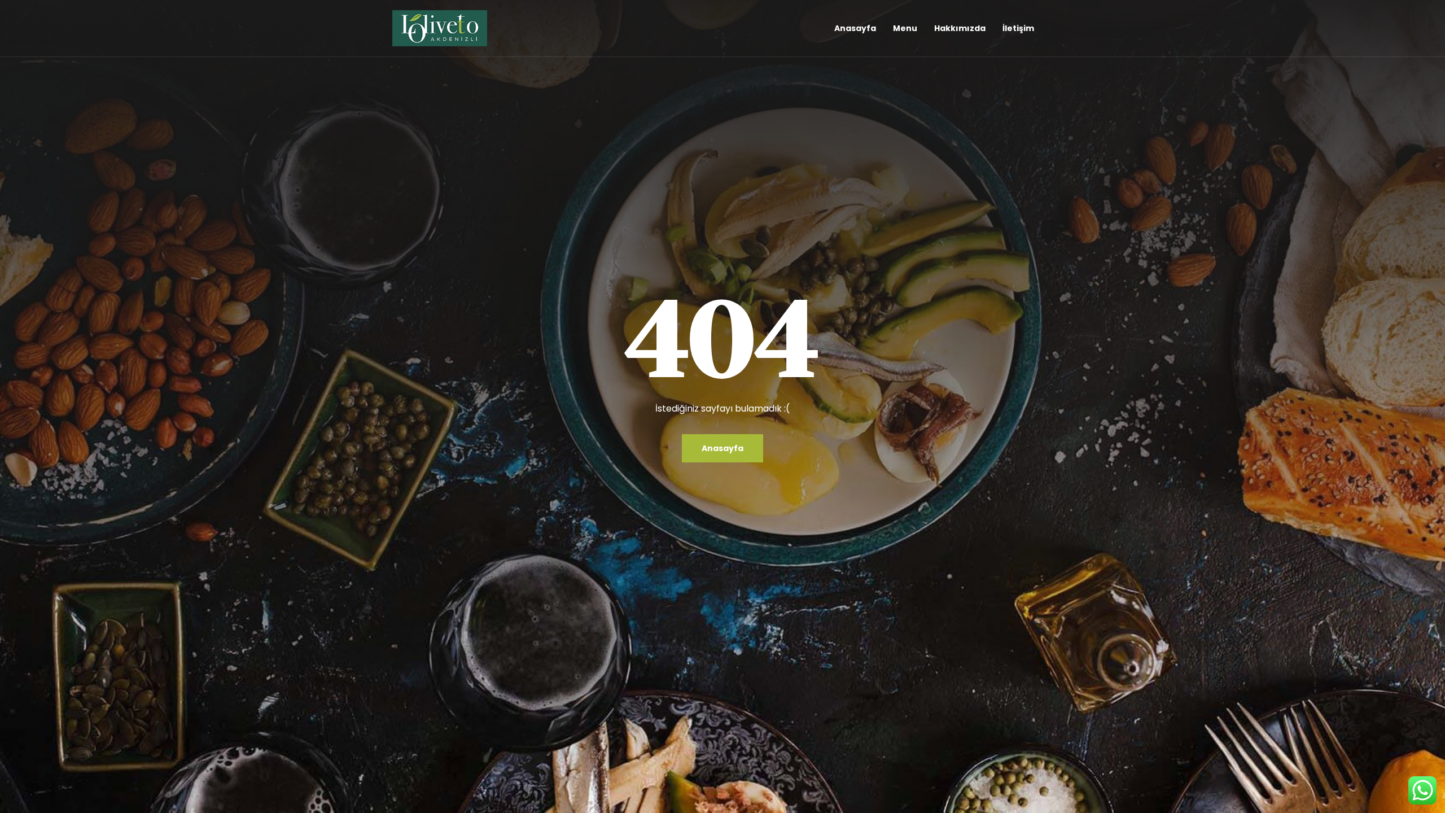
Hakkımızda (960, 28)
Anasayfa (855, 28)
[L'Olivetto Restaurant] (439, 28)
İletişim (1018, 28)
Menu (905, 28)
